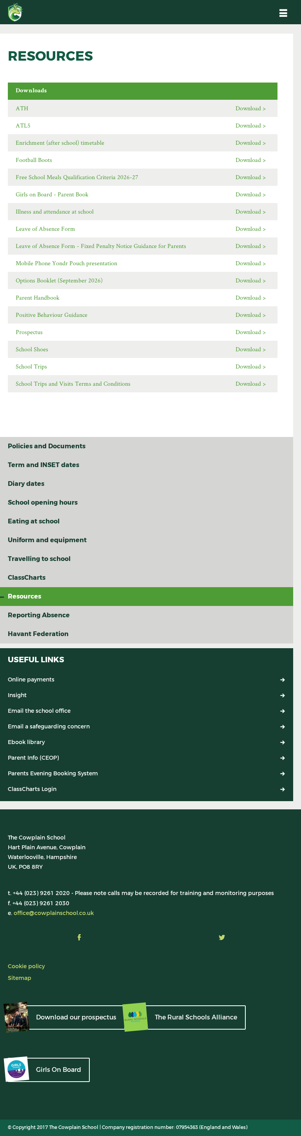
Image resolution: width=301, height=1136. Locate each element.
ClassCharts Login (32, 789)
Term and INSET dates (43, 465)
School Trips (31, 366)
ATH (22, 108)
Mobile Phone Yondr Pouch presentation (66, 263)
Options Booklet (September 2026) (59, 280)
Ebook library (26, 742)
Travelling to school (39, 559)
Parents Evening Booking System (53, 773)
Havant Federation (38, 634)
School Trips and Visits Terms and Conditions (73, 383)
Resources (24, 596)
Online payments (31, 679)
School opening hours (43, 502)
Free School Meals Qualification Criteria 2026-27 (77, 177)
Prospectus (29, 332)
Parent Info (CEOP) (33, 758)
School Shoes (32, 349)
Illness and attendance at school (55, 211)
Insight (17, 695)
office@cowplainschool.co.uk (54, 913)
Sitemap (19, 978)
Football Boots (34, 160)
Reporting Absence (39, 615)
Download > (251, 108)
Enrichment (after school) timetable (60, 142)
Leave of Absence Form (45, 229)
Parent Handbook (38, 297)
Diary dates (26, 484)
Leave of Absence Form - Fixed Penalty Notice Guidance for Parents (101, 246)
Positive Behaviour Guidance (51, 315)
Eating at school (34, 521)
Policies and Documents (46, 446)
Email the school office (39, 711)
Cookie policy (26, 966)
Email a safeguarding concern (49, 726)
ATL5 (23, 125)
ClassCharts (26, 577)
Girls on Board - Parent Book (52, 194)
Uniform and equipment (47, 540)
